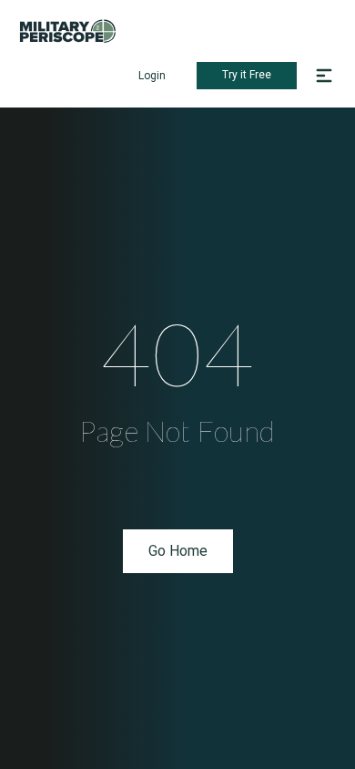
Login (152, 75)
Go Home (178, 550)
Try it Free (246, 74)
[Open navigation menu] (324, 76)
